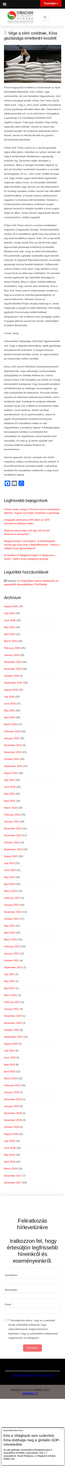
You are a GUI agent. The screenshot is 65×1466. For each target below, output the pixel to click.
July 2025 (9, 696)
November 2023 (13, 835)
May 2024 (9, 793)
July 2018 (9, 1141)
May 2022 (9, 925)
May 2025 (9, 710)
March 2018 (10, 1168)
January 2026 (11, 655)
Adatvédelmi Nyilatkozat (32, 1375)
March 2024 (10, 807)
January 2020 (11, 1092)
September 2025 (13, 682)
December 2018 (13, 1113)
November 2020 (13, 1023)
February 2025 (12, 731)
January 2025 (11, 738)
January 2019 (11, 1106)
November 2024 (13, 752)
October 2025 (11, 675)
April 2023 (9, 884)
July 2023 (9, 863)
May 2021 (9, 981)
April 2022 (9, 932)
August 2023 (11, 856)
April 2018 (9, 1161)
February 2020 (12, 1085)
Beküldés (32, 1347)
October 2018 (11, 1127)
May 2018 (9, 1154)
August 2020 (11, 1043)
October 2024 (11, 759)
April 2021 (9, 988)
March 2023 (10, 891)
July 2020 (9, 1050)
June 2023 (10, 870)
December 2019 (13, 1099)
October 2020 (11, 1029)
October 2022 (11, 918)
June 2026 (10, 620)
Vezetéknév (11, 1275)
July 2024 (9, 780)
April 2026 (9, 634)
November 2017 (13, 1182)
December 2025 (13, 662)
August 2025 (11, 689)
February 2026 (12, 648)
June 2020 (10, 1057)
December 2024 (13, 745)
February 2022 (12, 946)
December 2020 (13, 1015)
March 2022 (10, 939)
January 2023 (11, 904)
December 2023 (13, 828)
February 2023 (12, 897)
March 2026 (10, 641)
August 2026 (11, 606)
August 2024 (11, 773)
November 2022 (13, 911)
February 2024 (12, 814)
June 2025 (10, 703)
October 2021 (11, 960)
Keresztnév (11, 1289)
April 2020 (9, 1071)
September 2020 (13, 1036)
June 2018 (10, 1147)
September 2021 (13, 967)
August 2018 (11, 1134)
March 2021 (10, 995)
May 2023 (9, 877)
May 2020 (9, 1064)
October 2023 (11, 842)
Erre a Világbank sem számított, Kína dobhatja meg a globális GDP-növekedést (31, 1440)
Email (8, 1304)
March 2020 (10, 1078)
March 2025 (10, 724)
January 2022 (11, 953)
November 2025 (13, 668)
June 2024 (10, 786)
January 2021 (11, 1009)
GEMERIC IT (30, 1393)
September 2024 (13, 766)
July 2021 (9, 974)
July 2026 (9, 613)
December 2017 (13, 1175)
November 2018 (13, 1120)
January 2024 (11, 821)
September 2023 (13, 849)
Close (62, 1430)
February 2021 (12, 1002)
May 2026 (9, 627)
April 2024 (9, 800)
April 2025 (9, 717)
